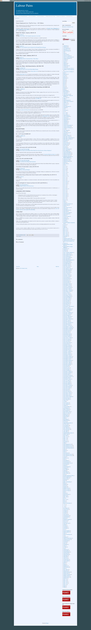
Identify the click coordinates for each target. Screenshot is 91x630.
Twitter (64, 545)
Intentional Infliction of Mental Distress (68, 245)
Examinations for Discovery (67, 203)
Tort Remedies (65, 544)
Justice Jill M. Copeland (66, 317)
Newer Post (18, 266)
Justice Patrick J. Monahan (67, 364)
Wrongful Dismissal (66, 577)
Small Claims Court (66, 523)
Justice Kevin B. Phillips (67, 335)
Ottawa (64, 451)
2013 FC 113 (21, 57)
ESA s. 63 (64, 189)
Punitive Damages (66, 473)
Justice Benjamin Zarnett (67, 262)
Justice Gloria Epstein (66, 300)
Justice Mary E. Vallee (66, 352)
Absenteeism (65, 46)
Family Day (65, 208)
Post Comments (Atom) (23, 268)
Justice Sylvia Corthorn (66, 391)
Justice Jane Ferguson (66, 315)
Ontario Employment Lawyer (67, 445)
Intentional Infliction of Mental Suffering (68, 247)
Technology (65, 536)
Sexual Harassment (66, 515)
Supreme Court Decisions (67, 534)
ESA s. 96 (64, 197)
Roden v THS (65, 496)
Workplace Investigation (67, 574)
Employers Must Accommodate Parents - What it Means (29, 58)
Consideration (65, 122)
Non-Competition (66, 425)
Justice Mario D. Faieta (66, 347)
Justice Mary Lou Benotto (67, 353)
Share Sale (64, 518)
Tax (63, 535)
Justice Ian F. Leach (66, 307)
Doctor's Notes (65, 145)
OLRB (64, 442)
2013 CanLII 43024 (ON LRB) (24, 160)
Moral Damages (65, 419)
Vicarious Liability (66, 560)
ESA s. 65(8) (65, 196)
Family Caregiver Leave (67, 207)
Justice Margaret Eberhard (67, 346)
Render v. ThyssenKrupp (67, 481)
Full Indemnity (65, 218)
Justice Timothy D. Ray (66, 395)
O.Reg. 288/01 (65, 431)
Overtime (64, 456)
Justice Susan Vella (66, 389)
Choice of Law (65, 103)
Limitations (65, 405)
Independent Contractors (67, 238)
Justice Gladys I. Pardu (66, 298)
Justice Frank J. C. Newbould (67, 290)
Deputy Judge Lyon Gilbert (67, 138)
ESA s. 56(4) (65, 183)
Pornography (65, 468)
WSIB (64, 587)
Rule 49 (64, 501)
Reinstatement (65, 479)
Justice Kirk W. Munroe (66, 336)
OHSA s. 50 (65, 437)
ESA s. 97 (64, 198)
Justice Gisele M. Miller (66, 297)
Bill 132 (64, 79)
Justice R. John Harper (66, 370)
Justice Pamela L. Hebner (67, 362)
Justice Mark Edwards (66, 348)
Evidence (64, 202)
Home (16, 16)
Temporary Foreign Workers (67, 538)
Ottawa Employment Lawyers (67, 455)
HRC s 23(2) (65, 230)
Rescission (64, 485)
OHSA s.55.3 (65, 440)
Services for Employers (32, 16)
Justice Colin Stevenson (66, 272)
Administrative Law (66, 49)
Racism (64, 474)
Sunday (64, 533)
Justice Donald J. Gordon (67, 283)
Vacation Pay (65, 556)
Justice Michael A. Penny (67, 355)
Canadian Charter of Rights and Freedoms (68, 96)
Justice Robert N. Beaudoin (67, 372)
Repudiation (65, 484)
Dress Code (65, 146)
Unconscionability (66, 550)
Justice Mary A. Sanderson (67, 351)
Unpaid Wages (65, 555)
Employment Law (66, 159)
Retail (64, 491)
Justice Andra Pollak (66, 258)
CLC (64, 111)
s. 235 (64, 506)
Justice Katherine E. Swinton (67, 326)
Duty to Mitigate (65, 150)
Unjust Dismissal (65, 553)
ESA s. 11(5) (65, 172)
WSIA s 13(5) (65, 583)
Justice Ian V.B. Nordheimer (67, 308)
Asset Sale (64, 67)
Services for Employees (40, 16)
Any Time (64, 60)
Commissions (65, 117)
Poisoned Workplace (66, 466)
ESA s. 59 (64, 186)
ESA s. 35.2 (65, 174)
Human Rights (65, 236)
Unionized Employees (66, 551)
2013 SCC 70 (21, 46)
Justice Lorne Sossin (66, 341)
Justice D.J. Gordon (66, 273)
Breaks (64, 89)
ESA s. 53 (64, 177)
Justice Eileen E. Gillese (67, 288)
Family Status (65, 211)
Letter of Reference (66, 404)
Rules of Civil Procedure (67, 503)
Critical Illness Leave (66, 132)
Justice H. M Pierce (66, 305)
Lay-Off (64, 401)
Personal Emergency (66, 461)
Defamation (65, 133)
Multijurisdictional (66, 420)
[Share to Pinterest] (33, 235)
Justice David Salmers (66, 281)
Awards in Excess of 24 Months (68, 71)
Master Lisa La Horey (66, 412)
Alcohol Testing (65, 54)
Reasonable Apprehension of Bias (68, 475)
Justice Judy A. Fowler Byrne (67, 322)
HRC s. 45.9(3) (65, 233)
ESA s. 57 (64, 184)
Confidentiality (65, 121)
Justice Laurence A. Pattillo (67, 337)
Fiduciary (64, 215)
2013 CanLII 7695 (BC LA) (23, 184)
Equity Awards (65, 163)
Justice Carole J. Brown (66, 266)
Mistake (64, 417)
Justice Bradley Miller (66, 263)
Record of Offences (66, 478)
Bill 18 (64, 82)
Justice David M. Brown (67, 278)
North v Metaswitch (66, 427)
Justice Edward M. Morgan (67, 287)
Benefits (64, 76)
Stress (64, 529)
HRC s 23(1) (65, 229)
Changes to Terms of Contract (67, 101)
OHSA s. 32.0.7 (65, 436)
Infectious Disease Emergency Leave (68, 241)
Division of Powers (66, 142)
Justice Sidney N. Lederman (67, 385)
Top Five (20, 236)
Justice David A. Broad (66, 276)
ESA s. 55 (64, 179)
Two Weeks (65, 546)
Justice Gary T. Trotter (66, 293)
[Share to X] (31, 235)
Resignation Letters (66, 488)
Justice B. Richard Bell (66, 261)
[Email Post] (27, 234)
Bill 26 (64, 84)
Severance (64, 513)
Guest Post (64, 224)
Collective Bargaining (66, 116)
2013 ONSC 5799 (22, 68)
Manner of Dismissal (66, 409)
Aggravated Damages (66, 50)
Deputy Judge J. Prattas (66, 136)
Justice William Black (66, 399)
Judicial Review (65, 248)
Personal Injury (65, 464)
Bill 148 (64, 80)
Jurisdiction (65, 249)
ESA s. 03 (64, 167)
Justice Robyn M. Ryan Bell (67, 375)
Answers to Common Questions (68, 57)
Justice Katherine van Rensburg (68, 327)
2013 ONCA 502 (22, 168)
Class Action (65, 110)
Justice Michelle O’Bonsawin (67, 360)
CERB (64, 98)
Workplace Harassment (66, 572)
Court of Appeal (65, 130)
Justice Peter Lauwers (66, 367)
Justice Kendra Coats (66, 332)
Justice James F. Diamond (67, 313)
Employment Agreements (67, 154)
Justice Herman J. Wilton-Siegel (68, 306)
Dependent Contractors (66, 135)
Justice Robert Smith (66, 374)
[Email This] (29, 235)
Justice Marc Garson (66, 343)
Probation (64, 470)
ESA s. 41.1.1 (65, 176)
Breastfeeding (65, 90)
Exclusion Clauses (66, 205)
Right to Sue (65, 495)
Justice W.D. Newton (66, 397)
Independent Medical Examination (68, 239)
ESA (64, 164)
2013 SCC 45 (21, 34)
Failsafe (64, 206)
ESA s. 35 (64, 173)
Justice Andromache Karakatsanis (68, 259)
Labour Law (65, 400)
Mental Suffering (65, 415)
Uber (64, 548)
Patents (64, 459)
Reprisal (64, 483)
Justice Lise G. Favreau (66, 338)
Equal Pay (64, 162)
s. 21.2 (64, 505)
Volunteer (64, 562)
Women (64, 568)
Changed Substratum (66, 100)
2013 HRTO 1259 (22, 135)
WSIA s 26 (65, 584)
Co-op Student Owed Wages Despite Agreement (28, 161)
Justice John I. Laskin (66, 320)
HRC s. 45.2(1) (65, 232)
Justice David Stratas (66, 282)
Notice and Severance (66, 429)
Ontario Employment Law (67, 444)
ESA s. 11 (64, 171)
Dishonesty (65, 141)
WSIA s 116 (65, 580)
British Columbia (65, 91)
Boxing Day (65, 87)
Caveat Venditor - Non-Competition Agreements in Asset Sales (30, 35)
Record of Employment (66, 476)
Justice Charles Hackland (67, 269)
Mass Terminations (66, 410)
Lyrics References (66, 407)
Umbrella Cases (65, 549)
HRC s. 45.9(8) (65, 234)
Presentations (17, 18)
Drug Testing (65, 147)
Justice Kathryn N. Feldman (67, 328)
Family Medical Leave (66, 210)
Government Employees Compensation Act (69, 223)
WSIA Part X (65, 578)
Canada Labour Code (66, 94)
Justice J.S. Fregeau (66, 311)
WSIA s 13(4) (65, 582)
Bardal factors (65, 74)
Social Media (65, 526)
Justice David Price (66, 280)
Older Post (57, 266)
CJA (64, 108)
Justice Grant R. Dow (66, 303)
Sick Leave (65, 521)
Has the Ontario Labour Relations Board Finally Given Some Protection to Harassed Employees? (36, 150)
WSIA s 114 (65, 579)
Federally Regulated (66, 213)
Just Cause (64, 251)
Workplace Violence (66, 575)
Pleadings (64, 465)
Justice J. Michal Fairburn (67, 310)
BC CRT (64, 75)
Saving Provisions (66, 509)
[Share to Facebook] (32, 235)
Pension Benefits (65, 460)
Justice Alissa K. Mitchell (67, 257)
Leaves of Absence (66, 402)
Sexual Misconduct (66, 516)
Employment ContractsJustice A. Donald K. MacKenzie (68, 157)
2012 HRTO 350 (38, 98)
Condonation (65, 120)
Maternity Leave (65, 414)
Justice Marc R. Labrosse (67, 345)
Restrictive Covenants (66, 490)
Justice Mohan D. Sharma (67, 361)
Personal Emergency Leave (67, 463)
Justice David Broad (66, 277)
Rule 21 (64, 500)
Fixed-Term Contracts (66, 216)
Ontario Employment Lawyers (67, 446)
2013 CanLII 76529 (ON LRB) (24, 149)
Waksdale (64, 564)
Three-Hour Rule (65, 540)
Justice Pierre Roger (66, 369)
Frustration (65, 217)
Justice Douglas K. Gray (67, 285)
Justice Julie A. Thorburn (67, 325)
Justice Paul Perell (66, 366)
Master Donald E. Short (66, 411)
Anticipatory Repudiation (67, 58)
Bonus (64, 86)
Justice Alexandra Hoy (66, 256)
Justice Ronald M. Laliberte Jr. (67, 376)
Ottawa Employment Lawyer (67, 454)
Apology (64, 62)
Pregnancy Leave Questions (61, 16)
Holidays (64, 227)
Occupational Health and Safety (68, 432)
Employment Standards (66, 161)
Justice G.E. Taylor (66, 292)
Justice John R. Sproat (66, 321)
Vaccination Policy (66, 559)
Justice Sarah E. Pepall (66, 381)
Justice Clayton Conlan (66, 271)
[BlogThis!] (30, 235)
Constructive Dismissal (66, 126)
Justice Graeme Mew (66, 301)
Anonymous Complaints (66, 55)
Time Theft (65, 541)
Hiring (64, 225)
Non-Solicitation (65, 426)
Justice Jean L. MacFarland (67, 316)
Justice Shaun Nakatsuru (67, 384)
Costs (64, 128)
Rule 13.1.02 (65, 499)
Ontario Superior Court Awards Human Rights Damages (29, 69)
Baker (64, 72)
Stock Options (65, 528)
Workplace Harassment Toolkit (50, 16)
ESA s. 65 (64, 192)
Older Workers (65, 441)
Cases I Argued (65, 97)
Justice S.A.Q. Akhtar (66, 380)
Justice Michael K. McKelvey (67, 356)
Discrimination (65, 140)
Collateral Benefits (66, 115)
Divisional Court (65, 144)
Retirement (65, 493)
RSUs (64, 498)
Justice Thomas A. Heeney (67, 392)
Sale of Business (65, 508)
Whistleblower (65, 565)
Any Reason (65, 59)
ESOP (64, 201)
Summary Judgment (66, 531)
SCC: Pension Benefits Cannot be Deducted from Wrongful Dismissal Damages (33, 47)
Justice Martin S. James (66, 350)
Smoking (64, 524)
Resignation (65, 486)
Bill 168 (64, 81)
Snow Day (64, 525)
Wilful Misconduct (66, 567)
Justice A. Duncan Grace (67, 253)
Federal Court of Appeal (67, 212)
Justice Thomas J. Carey (66, 394)
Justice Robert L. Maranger (67, 371)
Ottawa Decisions (65, 452)
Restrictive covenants (66, 489)
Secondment (65, 510)
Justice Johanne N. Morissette (67, 318)
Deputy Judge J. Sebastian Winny (68, 137)
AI (63, 52)
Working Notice (65, 570)
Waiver (64, 563)
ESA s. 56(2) (65, 182)
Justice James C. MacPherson (67, 312)
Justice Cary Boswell (66, 267)
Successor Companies (66, 530)
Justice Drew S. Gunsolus (67, 286)
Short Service (65, 520)
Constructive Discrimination (67, 125)
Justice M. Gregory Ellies (67, 342)
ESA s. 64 (64, 191)
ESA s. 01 (64, 166)
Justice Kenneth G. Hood (67, 333)
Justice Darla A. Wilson (66, 274)
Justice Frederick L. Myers (67, 291)
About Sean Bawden (69, 16)
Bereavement (65, 77)
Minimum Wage (65, 416)
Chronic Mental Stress (66, 106)
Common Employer (66, 118)
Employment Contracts (66, 155)
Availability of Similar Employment (68, 69)
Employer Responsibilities (67, 152)
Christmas (64, 105)
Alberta (64, 53)
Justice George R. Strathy (67, 295)
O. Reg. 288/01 (65, 430)
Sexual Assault (65, 514)
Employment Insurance (66, 158)
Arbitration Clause (66, 65)
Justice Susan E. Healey (66, 387)
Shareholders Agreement (67, 519)
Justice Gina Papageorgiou (67, 296)
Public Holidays (65, 471)
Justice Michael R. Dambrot (67, 357)
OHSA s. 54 (65, 439)
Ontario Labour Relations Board (68, 447)
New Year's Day (65, 424)
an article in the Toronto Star (25, 109)
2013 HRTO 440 (22, 89)
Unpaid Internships (66, 554)
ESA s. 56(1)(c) (65, 181)
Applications (65, 63)
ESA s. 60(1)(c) (65, 188)
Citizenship (65, 107)
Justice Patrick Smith (66, 365)
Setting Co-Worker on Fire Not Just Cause (27, 185)
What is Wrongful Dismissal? (23, 16)
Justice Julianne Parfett (66, 323)
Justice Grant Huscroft (66, 302)
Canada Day (65, 92)
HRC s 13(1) (65, 228)
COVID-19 (65, 131)
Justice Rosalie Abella (66, 377)
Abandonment (65, 45)
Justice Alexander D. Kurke (67, 254)
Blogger (47, 623)
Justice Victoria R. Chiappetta (67, 396)
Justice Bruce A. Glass (66, 264)
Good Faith (65, 221)
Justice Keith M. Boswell (67, 330)
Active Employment (66, 48)
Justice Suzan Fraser (66, 390)
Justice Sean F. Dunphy (66, 382)
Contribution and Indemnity (67, 127)
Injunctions (65, 243)
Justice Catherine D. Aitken (67, 268)
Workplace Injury (66, 573)
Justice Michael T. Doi (66, 358)
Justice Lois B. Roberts (66, 340)
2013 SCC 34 (21, 176)
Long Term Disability (66, 406)
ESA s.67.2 (65, 200)
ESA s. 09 (64, 169)
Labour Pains (24, 5)
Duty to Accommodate (66, 149)
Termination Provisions (66, 539)
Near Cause (65, 421)
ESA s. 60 (64, 187)
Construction (65, 123)
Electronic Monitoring (66, 151)
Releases (64, 480)
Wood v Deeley (65, 569)
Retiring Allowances (66, 494)
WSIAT (64, 585)
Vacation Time (65, 558)
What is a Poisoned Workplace (25, 169)
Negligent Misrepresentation (67, 422)
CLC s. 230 (65, 112)
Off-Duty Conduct (66, 434)
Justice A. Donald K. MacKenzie (68, 252)
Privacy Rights (65, 469)
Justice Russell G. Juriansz (67, 379)
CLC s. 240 (65, 113)
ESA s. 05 (64, 168)
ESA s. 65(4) (65, 194)
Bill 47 (64, 85)
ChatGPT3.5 (65, 102)
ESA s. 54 (64, 178)
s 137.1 (64, 504)
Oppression (65, 450)
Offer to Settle (65, 435)
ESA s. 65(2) (65, 193)
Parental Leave (65, 457)
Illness (64, 237)
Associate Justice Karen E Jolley (68, 68)
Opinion (64, 449)
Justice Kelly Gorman (66, 331)
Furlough (64, 220)
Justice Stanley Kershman (67, 386)
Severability (65, 511)
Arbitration (65, 64)
